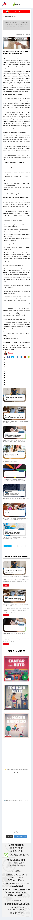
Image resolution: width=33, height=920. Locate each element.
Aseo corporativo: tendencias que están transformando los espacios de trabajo (14, 441)
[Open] (16, 756)
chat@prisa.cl (18, 333)
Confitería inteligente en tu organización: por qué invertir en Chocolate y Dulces (15, 519)
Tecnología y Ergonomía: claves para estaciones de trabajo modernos (16, 499)
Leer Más (6, 585)
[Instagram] (27, 767)
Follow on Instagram (21, 836)
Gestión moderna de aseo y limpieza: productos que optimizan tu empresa (16, 538)
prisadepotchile (16, 745)
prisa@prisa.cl (10, 333)
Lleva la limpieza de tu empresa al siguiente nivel (16, 403)
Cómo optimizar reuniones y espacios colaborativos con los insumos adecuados (15, 480)
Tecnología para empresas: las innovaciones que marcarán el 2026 (16, 422)
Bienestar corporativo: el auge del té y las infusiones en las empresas (14, 460)
